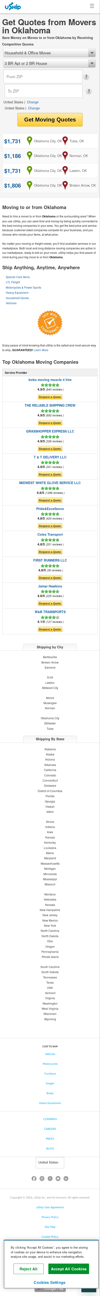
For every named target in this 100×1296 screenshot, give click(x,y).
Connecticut (50, 780)
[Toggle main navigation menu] (93, 6)
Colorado (50, 775)
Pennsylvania (50, 952)
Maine (50, 853)
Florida (50, 796)
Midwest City (50, 688)
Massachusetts (50, 863)
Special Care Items (18, 277)
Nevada (50, 905)
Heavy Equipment (17, 292)
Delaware (50, 785)
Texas (50, 982)
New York (50, 925)
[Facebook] (34, 1179)
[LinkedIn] (66, 1179)
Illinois (50, 822)
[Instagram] (42, 1179)
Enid (50, 677)
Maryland (50, 858)
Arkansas (50, 765)
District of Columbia (50, 791)
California (50, 770)
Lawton (50, 683)
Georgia (50, 801)
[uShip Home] (13, 6)
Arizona (50, 759)
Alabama (50, 749)
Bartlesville (50, 657)
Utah (50, 987)
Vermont (50, 993)
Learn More (41, 350)
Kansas (50, 837)
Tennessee (50, 977)
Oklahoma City (50, 718)
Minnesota (50, 874)
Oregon (50, 946)
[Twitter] (50, 1179)
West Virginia (50, 1008)
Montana (50, 894)
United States (13, 102)
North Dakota (50, 936)
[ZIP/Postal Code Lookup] (87, 77)
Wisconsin (50, 1014)
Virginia (50, 998)
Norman (50, 708)
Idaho (50, 812)
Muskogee (50, 703)
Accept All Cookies (69, 1269)
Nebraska (50, 899)
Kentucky (50, 842)
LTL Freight (13, 282)
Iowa (50, 832)
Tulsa (50, 728)
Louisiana (50, 848)
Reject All (29, 1269)
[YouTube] (58, 1179)
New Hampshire (50, 910)
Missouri (50, 884)
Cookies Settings (49, 1282)
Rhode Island (50, 957)
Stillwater (50, 723)
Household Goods (17, 298)
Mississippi (50, 879)
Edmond (50, 667)
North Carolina (50, 931)
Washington (50, 1003)
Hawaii (50, 806)
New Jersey (50, 915)
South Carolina (50, 967)
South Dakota (50, 972)
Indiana (50, 827)
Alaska (50, 754)
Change (33, 102)
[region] (51, 1264)
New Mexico (50, 920)
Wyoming (50, 1019)
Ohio (50, 941)
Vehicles (11, 303)
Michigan (50, 868)
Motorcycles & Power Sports (23, 287)
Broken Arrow (50, 662)
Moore (50, 698)
